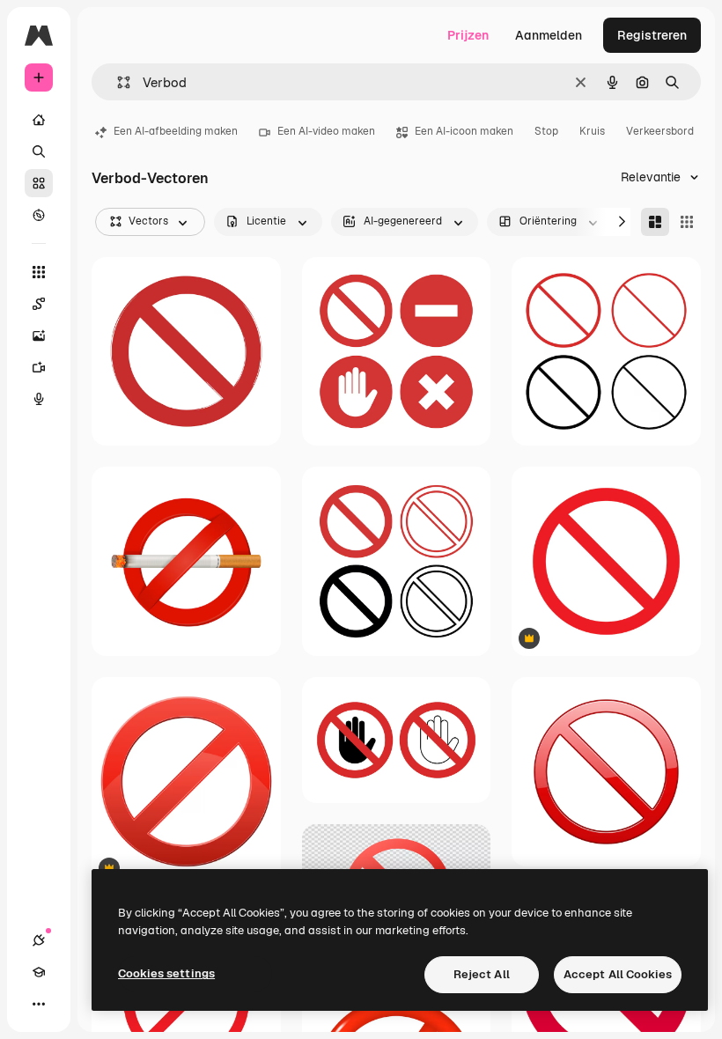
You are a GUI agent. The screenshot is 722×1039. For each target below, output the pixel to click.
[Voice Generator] (39, 399)
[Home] (39, 120)
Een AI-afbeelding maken (176, 131)
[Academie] (39, 972)
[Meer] (39, 1004)
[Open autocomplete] (116, 82)
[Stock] (39, 183)
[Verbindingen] (39, 940)
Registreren (652, 35)
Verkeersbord (660, 131)
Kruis (592, 131)
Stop (546, 131)
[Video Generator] (39, 367)
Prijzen (468, 35)
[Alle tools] (39, 272)
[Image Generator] (39, 335)
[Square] (687, 222)
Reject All (481, 974)
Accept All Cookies (618, 974)
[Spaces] (39, 304)
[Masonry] (655, 222)
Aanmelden (548, 35)
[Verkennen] (39, 215)
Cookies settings (166, 973)
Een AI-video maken (326, 131)
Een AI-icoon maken (464, 131)
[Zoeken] (39, 151)
